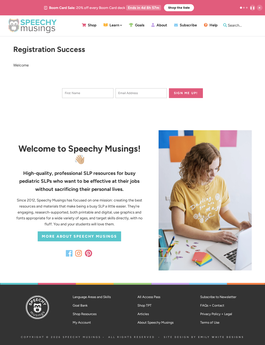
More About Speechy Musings (79, 236)
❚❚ (252, 7)
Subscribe (188, 25)
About (161, 25)
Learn (114, 25)
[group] (119, 7)
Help (213, 25)
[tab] (241, 8)
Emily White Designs (221, 337)
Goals (139, 25)
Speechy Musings (32, 25)
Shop (91, 25)
